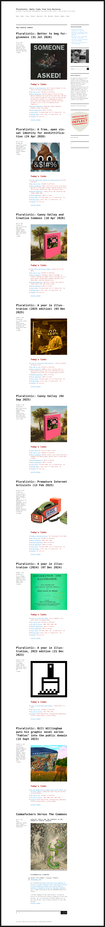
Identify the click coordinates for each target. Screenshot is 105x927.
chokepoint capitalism (21, 748)
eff (24, 147)
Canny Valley (34, 450)
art (17, 576)
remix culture (22, 233)
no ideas (18, 150)
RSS (45, 16)
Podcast (33, 16)
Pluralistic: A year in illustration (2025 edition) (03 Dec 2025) (40, 309)
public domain (23, 327)
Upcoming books (35, 114)
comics (17, 750)
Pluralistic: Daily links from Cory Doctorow (38, 9)
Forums (27, 16)
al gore (17, 493)
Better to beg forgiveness (38, 88)
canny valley (19, 145)
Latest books (34, 112)
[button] (80, 56)
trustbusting (19, 511)
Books (17, 16)
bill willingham (19, 747)
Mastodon (50, 16)
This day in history (36, 624)
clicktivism (18, 495)
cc (18, 576)
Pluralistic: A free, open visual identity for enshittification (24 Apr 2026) (40, 133)
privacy (17, 510)
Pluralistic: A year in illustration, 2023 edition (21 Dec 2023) (40, 651)
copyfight (21, 45)
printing (18, 417)
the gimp (18, 328)
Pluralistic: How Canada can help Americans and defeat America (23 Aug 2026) (79, 33)
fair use (22, 48)
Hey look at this (35, 92)
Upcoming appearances (37, 106)
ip (24, 755)
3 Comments (18, 330)
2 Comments (18, 52)
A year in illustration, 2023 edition (41, 705)
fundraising (23, 231)
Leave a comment (19, 418)
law (17, 49)
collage (24, 145)
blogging (20, 663)
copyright (18, 47)
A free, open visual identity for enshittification (45, 180)
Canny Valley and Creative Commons (41, 269)
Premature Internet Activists (39, 536)
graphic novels (19, 755)
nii (21, 507)
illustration (19, 324)
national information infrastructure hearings (21, 506)
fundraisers (18, 148)
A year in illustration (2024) (39, 618)
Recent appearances (36, 110)
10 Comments (18, 513)
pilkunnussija (19, 826)
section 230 (23, 510)
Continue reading (35, 119)
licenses (18, 756)
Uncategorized (19, 44)
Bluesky (57, 16)
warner (17, 760)
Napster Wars (23, 825)
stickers (18, 151)
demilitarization (20, 500)
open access (22, 415)
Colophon (33, 116)
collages (18, 410)
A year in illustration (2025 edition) (42, 363)
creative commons (20, 146)
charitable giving (20, 229)
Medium (62, 16)
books (17, 45)
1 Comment (18, 154)
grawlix (24, 148)
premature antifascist (21, 509)
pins (22, 150)
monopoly (23, 756)
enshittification (20, 323)
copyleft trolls (19, 751)
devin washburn (19, 147)
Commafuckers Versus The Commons (41, 814)
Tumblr (68, 16)
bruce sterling (22, 226)
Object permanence (36, 94)
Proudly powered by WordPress (45, 921)
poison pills (19, 757)
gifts (17, 233)
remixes (17, 234)
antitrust (22, 493)
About (22, 16)
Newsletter (40, 16)
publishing (24, 50)
